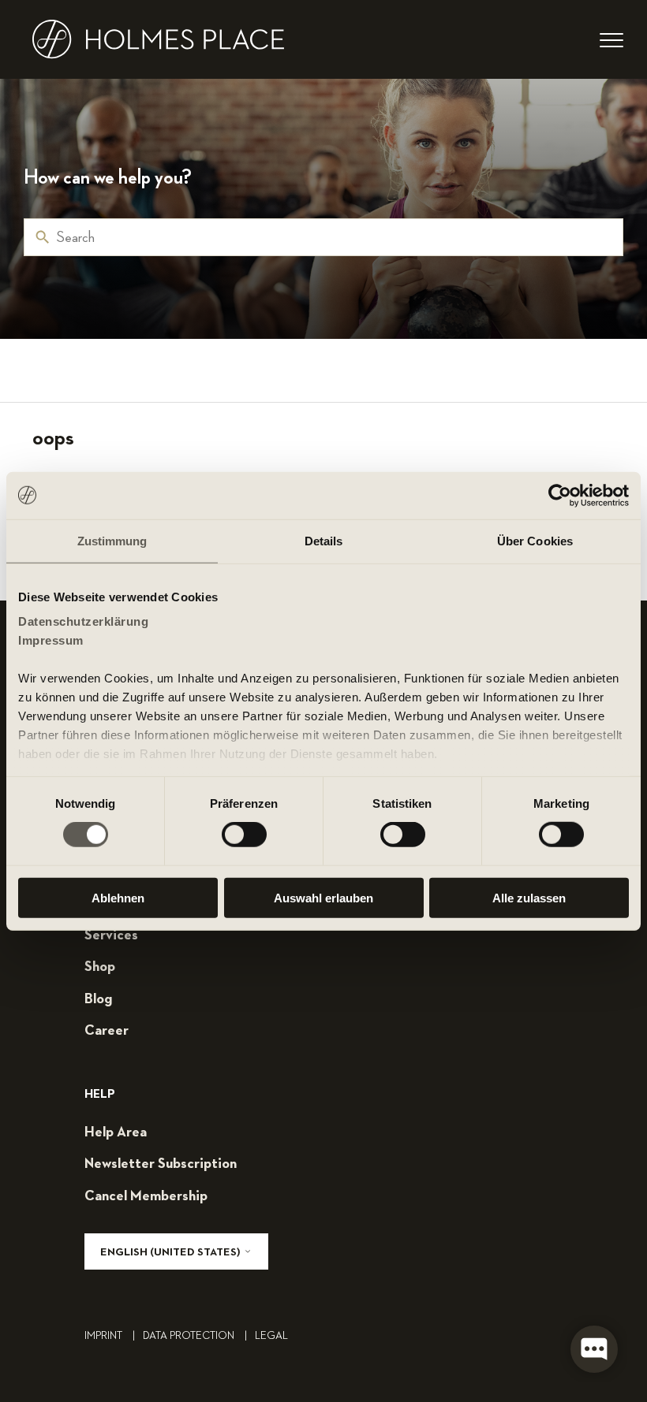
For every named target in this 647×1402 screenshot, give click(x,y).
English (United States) (171, 1252)
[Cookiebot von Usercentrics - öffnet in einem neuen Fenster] (560, 495)
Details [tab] (324, 540)
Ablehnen (118, 898)
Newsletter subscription (160, 1164)
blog (98, 999)
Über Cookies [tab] (535, 540)
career (106, 1031)
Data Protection (195, 1335)
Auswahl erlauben (323, 898)
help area (115, 1132)
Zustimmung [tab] (112, 540)
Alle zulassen (529, 898)
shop (99, 967)
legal (271, 1335)
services (111, 935)
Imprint (109, 1335)
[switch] (244, 834)
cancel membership (146, 1196)
